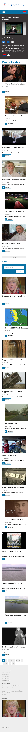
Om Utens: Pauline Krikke (14, 116)
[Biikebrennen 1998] (16, 412)
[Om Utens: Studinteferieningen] (14, 73)
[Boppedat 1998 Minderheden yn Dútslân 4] (14, 380)
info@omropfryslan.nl (6, 680)
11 (10, 663)
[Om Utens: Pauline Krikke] (16, 105)
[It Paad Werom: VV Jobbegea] (14, 476)
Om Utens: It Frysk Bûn (11, 243)
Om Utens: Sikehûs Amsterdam (14, 180)
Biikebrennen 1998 (11, 424)
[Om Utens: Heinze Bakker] (4, 55)
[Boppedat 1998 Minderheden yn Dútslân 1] (14, 285)
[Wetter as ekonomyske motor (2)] (16, 604)
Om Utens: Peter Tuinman (14, 211)
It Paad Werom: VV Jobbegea (13, 487)
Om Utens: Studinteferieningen (13, 84)
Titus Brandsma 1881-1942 (14, 519)
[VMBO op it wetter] (14, 444)
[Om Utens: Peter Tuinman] (16, 200)
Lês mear (8, 92)
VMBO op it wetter (9, 455)
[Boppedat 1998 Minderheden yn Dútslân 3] (14, 349)
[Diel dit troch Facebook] (8, 43)
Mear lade (14, 257)
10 (6, 663)
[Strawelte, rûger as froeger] (14, 540)
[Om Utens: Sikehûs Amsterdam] (14, 168)
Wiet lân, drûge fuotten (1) (12, 583)
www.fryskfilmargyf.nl (20, 687)
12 (13, 663)
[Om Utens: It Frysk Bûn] (14, 232)
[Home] (14, 7)
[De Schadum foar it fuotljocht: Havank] (14, 636)
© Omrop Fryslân (5, 727)
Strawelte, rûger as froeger (12, 551)
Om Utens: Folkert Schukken (13, 148)
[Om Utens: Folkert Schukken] (14, 136)
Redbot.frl (4, 691)
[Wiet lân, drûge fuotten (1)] (14, 572)
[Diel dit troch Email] (12, 43)
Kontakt (4, 694)
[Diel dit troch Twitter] (3, 43)
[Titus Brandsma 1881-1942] (16, 508)
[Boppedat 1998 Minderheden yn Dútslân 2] (16, 317)
